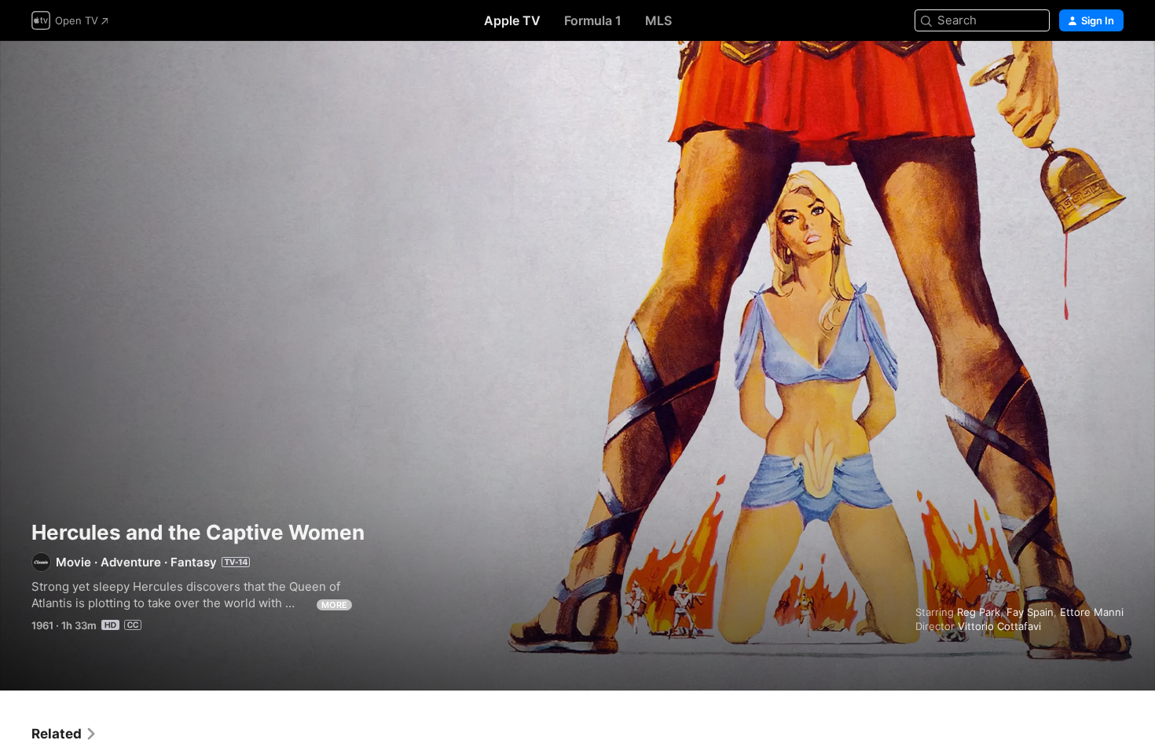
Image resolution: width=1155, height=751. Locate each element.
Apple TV (512, 20)
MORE (334, 604)
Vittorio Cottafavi (999, 626)
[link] (64, 733)
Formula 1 (593, 20)
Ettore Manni (1092, 612)
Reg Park (978, 612)
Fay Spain (1030, 612)
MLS (658, 20)
